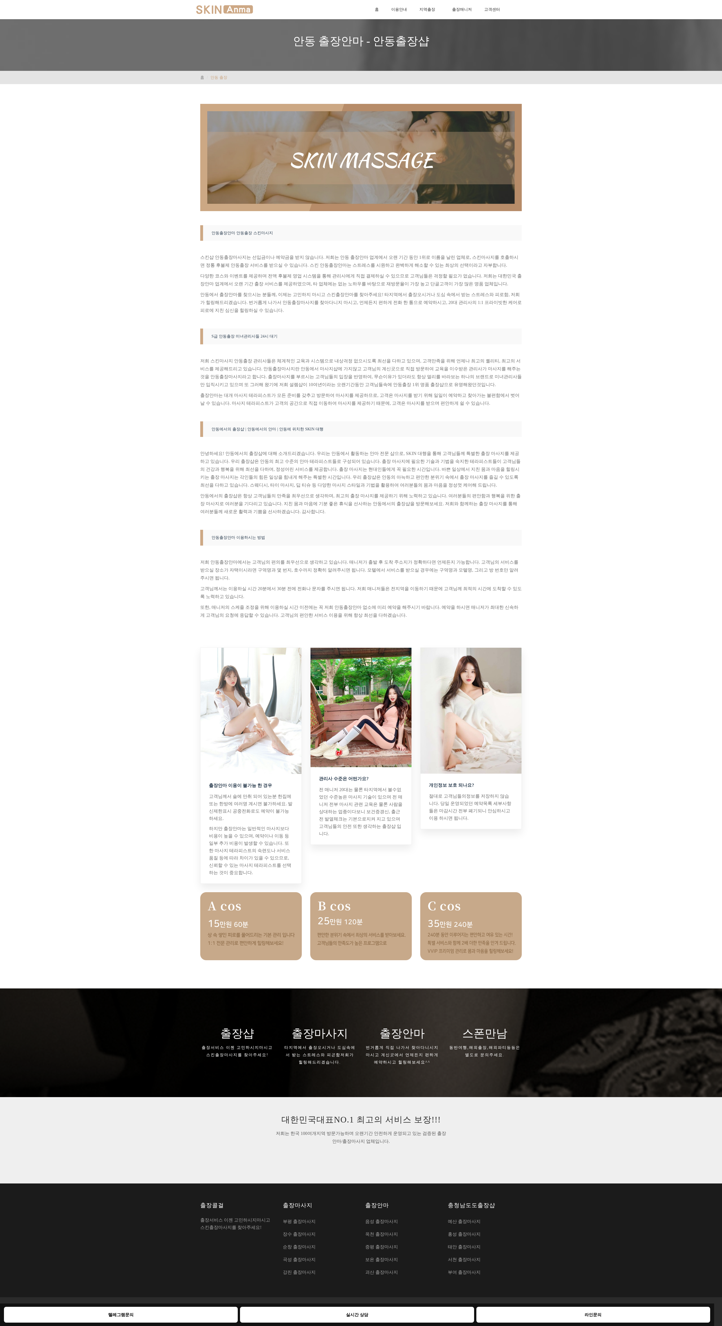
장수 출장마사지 (299, 1234)
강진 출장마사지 (299, 1272)
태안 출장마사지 (464, 1246)
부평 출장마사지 (299, 1221)
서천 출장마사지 (464, 1259)
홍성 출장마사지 (464, 1234)
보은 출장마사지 (381, 1259)
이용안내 (399, 9)
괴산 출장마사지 (381, 1272)
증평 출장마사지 (381, 1246)
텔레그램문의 (121, 1314)
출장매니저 (462, 9)
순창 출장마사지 (299, 1246)
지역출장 (427, 9)
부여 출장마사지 (464, 1272)
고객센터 (492, 9)
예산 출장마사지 (464, 1221)
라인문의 (593, 1314)
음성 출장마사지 (381, 1221)
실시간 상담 (357, 1314)
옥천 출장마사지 (381, 1234)
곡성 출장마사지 (299, 1259)
